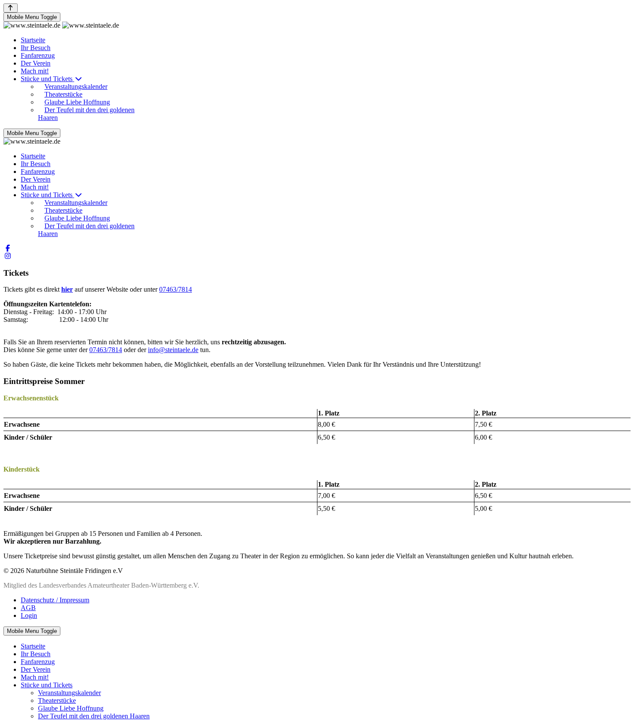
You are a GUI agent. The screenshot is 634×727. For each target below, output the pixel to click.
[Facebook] (7, 248)
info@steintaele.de (173, 349)
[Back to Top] (10, 8)
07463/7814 (175, 289)
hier (67, 289)
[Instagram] (7, 256)
